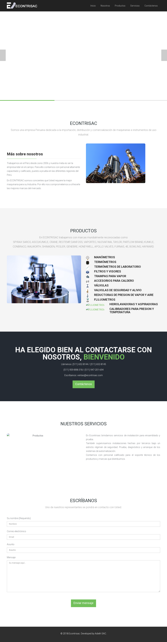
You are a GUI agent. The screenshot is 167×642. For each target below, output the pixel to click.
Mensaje (11, 557)
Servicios (135, 5)
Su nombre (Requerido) (19, 518)
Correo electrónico (16, 531)
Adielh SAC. (100, 633)
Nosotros (105, 5)
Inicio (93, 5)
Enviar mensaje (83, 603)
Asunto (10, 544)
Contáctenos (151, 5)
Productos (120, 5)
